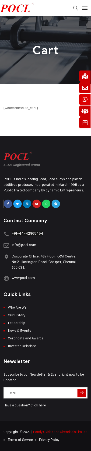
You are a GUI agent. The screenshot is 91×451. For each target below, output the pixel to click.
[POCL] (45, 7)
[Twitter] (17, 204)
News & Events (19, 330)
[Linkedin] (27, 204)
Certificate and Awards (25, 338)
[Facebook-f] (8, 204)
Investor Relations (22, 346)
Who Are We (17, 307)
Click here (38, 405)
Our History (16, 315)
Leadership (16, 323)
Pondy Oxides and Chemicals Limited (60, 432)
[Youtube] (36, 204)
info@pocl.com (24, 245)
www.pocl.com (23, 278)
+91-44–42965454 (27, 233)
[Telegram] (56, 204)
